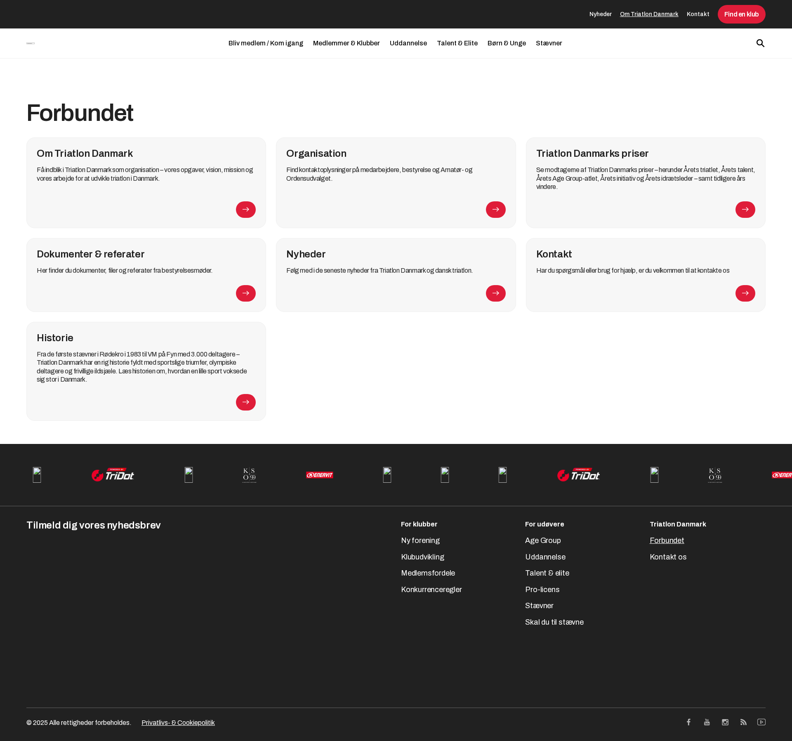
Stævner (549, 43)
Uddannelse (408, 43)
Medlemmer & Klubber (346, 43)
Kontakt (698, 14)
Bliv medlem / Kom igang (266, 43)
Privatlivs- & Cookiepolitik (178, 722)
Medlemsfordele (428, 573)
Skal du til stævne (554, 622)
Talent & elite (547, 573)
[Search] (761, 43)
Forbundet (667, 540)
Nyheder (600, 14)
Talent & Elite (457, 43)
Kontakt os (668, 557)
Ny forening (420, 540)
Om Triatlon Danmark (649, 14)
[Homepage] (30, 43)
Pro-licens (542, 589)
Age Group (543, 540)
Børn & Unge (507, 43)
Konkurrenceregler (431, 589)
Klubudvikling (422, 557)
